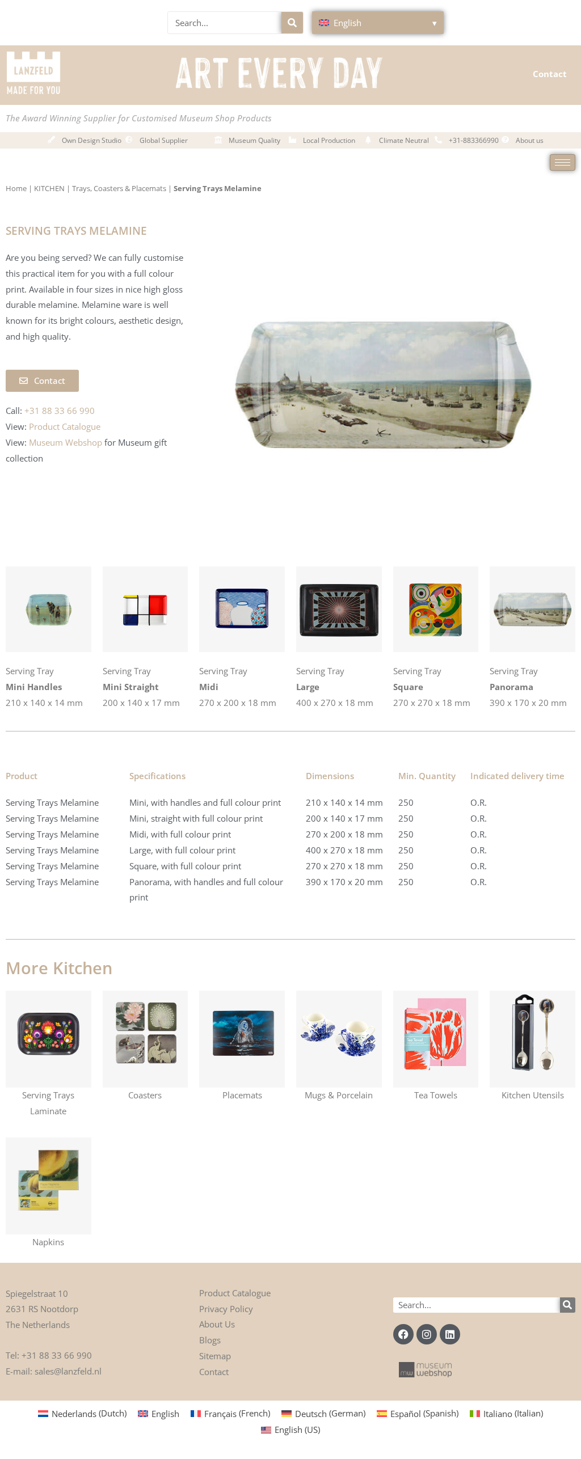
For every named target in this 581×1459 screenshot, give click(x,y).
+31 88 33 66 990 (57, 1355)
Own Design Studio (91, 140)
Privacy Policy (226, 1308)
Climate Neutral (404, 140)
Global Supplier (164, 140)
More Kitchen (59, 968)
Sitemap (215, 1355)
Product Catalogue (235, 1293)
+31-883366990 (474, 140)
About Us (217, 1324)
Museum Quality (254, 140)
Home (16, 188)
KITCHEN (49, 188)
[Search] (292, 22)
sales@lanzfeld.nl (68, 1371)
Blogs (210, 1340)
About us (530, 140)
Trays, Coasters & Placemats (119, 188)
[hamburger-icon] (562, 162)
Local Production (329, 140)
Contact (550, 73)
